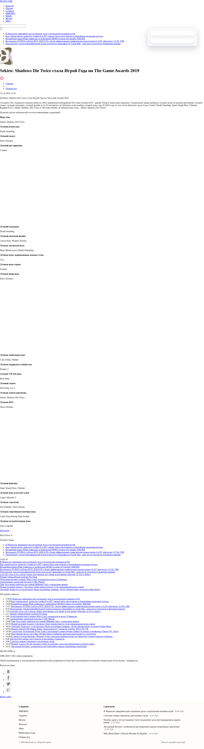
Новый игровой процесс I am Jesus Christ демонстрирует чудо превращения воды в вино (42, 587)
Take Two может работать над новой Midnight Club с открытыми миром (34, 584)
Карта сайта (5, 697)
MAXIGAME (6, 1)
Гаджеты (10, 11)
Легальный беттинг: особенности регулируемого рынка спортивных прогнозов (49, 646)
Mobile (9, 16)
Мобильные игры (27, 733)
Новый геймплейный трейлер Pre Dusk (18, 577)
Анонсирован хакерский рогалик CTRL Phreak (22, 582)
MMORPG (11, 13)
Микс (8, 21)
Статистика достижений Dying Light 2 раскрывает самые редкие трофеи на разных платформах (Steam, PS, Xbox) (65, 631)
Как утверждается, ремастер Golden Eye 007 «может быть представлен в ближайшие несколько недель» (55, 36)
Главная (9, 83)
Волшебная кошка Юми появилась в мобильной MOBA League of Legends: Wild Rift (45, 39)
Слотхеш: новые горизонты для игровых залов (32, 641)
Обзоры (9, 8)
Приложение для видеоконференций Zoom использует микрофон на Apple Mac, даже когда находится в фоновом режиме (63, 44)
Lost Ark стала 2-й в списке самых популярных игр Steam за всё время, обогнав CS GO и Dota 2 (45, 574)
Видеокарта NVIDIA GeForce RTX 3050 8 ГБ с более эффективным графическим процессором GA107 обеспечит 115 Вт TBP (65, 41)
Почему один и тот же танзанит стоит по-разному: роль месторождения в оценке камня (52, 644)
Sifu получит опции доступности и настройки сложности (37, 639)
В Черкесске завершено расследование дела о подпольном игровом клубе (40, 34)
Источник (4, 530)
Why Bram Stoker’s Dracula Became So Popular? (126, 733)
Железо (9, 18)
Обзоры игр (11, 88)
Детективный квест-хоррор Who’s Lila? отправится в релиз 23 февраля (33, 579)
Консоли (10, 6)
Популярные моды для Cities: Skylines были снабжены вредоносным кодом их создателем (53, 634)
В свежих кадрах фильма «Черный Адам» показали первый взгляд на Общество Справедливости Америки (62, 636)
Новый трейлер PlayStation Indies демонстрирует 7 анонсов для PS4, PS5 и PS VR (49, 629)
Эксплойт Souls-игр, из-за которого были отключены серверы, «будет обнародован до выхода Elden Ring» (50, 589)
